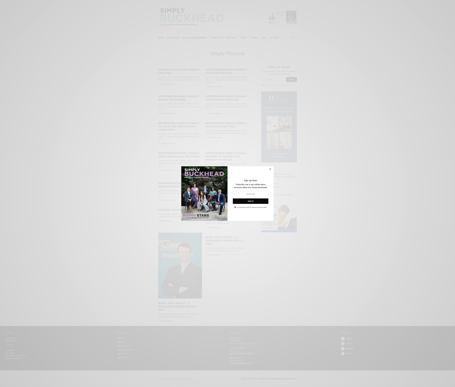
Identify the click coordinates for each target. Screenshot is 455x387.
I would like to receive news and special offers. (252, 207)
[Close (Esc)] (270, 170)
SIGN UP (251, 201)
